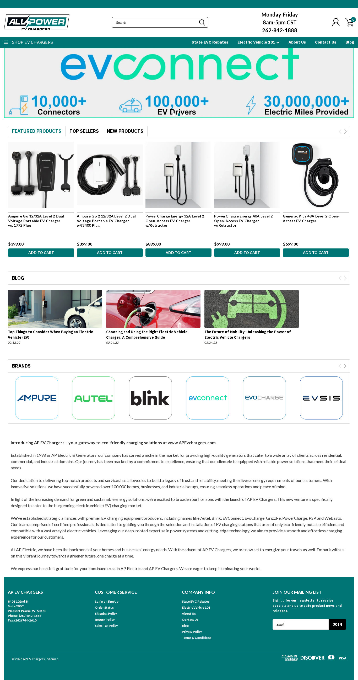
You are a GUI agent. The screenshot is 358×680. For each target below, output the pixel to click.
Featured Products (36, 131)
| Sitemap (51, 659)
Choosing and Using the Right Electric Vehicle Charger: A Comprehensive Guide (147, 335)
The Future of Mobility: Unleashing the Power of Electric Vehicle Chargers (247, 335)
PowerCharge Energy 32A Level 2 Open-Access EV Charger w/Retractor (174, 220)
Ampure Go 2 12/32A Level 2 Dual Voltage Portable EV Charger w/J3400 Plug (106, 220)
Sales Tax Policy (106, 626)
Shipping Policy (106, 613)
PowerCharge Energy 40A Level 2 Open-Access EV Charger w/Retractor (243, 220)
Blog (349, 42)
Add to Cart (41, 252)
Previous (9, 79)
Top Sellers (84, 131)
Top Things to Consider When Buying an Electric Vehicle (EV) (50, 335)
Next (349, 79)
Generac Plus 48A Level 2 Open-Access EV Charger (311, 218)
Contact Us (325, 42)
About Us (297, 42)
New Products (125, 131)
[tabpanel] (179, 82)
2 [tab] (179, 114)
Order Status (104, 607)
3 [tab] (184, 114)
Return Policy (105, 619)
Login (99, 601)
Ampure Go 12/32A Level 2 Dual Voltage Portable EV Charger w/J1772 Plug (36, 220)
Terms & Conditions (196, 638)
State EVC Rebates (210, 42)
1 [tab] (173, 114)
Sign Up (112, 601)
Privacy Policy (192, 632)
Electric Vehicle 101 (256, 42)
